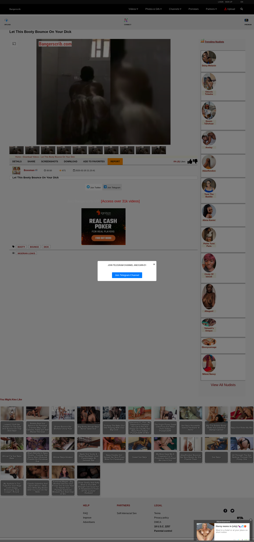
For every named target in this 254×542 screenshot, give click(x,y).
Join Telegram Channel (127, 275)
